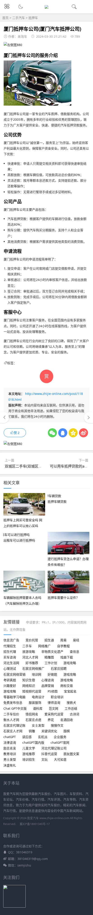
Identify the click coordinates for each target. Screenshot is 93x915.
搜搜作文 (57, 725)
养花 (51, 720)
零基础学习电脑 (14, 697)
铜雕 (32, 731)
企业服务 (60, 737)
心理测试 (9, 668)
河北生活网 (11, 663)
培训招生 (28, 759)
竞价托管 (32, 640)
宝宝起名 (70, 691)
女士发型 (38, 725)
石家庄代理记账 (14, 725)
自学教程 (63, 646)
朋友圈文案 (71, 754)
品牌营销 (47, 685)
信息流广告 (11, 640)
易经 (76, 640)
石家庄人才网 (12, 731)
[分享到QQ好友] (62, 432)
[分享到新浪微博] (83, 432)
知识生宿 (28, 680)
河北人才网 (30, 657)
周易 (63, 640)
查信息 (74, 651)
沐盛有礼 (9, 765)
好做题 (52, 674)
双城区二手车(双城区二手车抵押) (31, 466)
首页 (5, 18)
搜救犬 (71, 702)
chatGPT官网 (60, 742)
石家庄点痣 (33, 720)
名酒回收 (66, 720)
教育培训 (9, 754)
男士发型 (9, 759)
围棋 (66, 731)
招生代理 (9, 651)
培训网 (36, 674)
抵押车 (33, 18)
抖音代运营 (49, 754)
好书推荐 (32, 663)
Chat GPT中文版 (15, 708)
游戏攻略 (69, 663)
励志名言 (9, 748)
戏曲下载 (66, 657)
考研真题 (9, 680)
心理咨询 (47, 680)
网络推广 (44, 646)
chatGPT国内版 (33, 742)
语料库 (37, 708)
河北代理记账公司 (54, 748)
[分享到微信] (52, 432)
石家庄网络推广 (33, 668)
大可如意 (60, 759)
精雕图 (49, 657)
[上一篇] (4, 417)
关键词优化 (49, 731)
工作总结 (71, 708)
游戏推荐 (28, 754)
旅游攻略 (28, 651)
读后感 (27, 737)
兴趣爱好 (9, 685)
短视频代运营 (31, 691)
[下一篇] (88, 417)
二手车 (27, 646)
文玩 (44, 759)
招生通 (49, 640)
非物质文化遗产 (52, 651)
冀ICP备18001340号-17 (35, 824)
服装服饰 (35, 702)
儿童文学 (28, 748)
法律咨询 (9, 742)
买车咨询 (9, 657)
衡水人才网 (11, 720)
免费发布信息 (12, 702)
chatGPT (9, 737)
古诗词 (74, 714)
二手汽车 (18, 18)
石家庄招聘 (59, 668)
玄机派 (42, 737)
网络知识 (28, 685)
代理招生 (9, 646)
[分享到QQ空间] (73, 432)
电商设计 (38, 697)
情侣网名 (32, 714)
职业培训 (57, 697)
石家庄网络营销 (14, 674)
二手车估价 (11, 714)
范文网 (53, 708)
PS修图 (53, 691)
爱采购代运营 (53, 714)
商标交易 (66, 685)
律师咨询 (54, 702)
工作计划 (50, 663)
